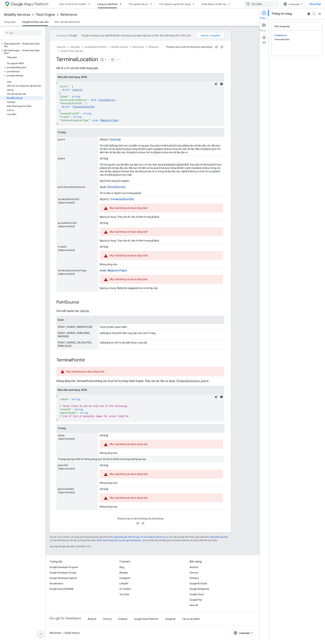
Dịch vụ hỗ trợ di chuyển (72, 4)
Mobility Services (17, 15)
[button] (22, 45)
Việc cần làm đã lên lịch (67, 21)
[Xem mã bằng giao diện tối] (221, 84)
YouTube (124, 594)
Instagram (125, 578)
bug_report (309, 14)
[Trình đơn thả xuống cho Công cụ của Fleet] (121, 4)
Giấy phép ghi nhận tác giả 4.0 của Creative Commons (140, 537)
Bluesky (124, 572)
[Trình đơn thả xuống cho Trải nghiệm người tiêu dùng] (194, 4)
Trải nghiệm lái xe (138, 4)
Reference (68, 15)
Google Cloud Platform (146, 619)
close (320, 14)
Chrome (194, 572)
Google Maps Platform (96, 47)
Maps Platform (36, 4)
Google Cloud (197, 594)
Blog (122, 567)
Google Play (196, 599)
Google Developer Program (64, 567)
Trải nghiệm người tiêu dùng (174, 4)
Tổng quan (10, 21)
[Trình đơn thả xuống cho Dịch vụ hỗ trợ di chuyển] (90, 4)
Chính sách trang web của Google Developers (118, 540)
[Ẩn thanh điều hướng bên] (40, 633)
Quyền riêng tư (72, 633)
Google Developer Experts (63, 578)
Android (194, 567)
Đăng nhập (315, 4)
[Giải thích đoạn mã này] (216, 84)
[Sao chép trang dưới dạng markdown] (113, 60)
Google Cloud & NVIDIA (61, 589)
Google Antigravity (199, 589)
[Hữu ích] (216, 47)
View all (194, 605)
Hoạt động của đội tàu (214, 4)
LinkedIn (124, 583)
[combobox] (261, 4)
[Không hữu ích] (221, 47)
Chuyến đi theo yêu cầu (35, 21)
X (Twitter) (125, 589)
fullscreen (314, 14)
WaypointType (109, 120)
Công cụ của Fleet (107, 4)
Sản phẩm (75, 47)
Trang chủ (61, 47)
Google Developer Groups (63, 572)
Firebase (194, 578)
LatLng (77, 89)
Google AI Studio (198, 583)
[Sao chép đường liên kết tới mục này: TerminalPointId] (88, 360)
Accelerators (56, 583)
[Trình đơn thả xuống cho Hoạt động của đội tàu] (230, 4)
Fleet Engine (45, 15)
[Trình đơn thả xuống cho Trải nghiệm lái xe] (152, 4)
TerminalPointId (83, 106)
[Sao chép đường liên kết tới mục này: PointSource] (82, 302)
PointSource (106, 99)
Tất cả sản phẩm (191, 619)
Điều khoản (55, 633)
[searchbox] (22, 32)
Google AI (170, 619)
